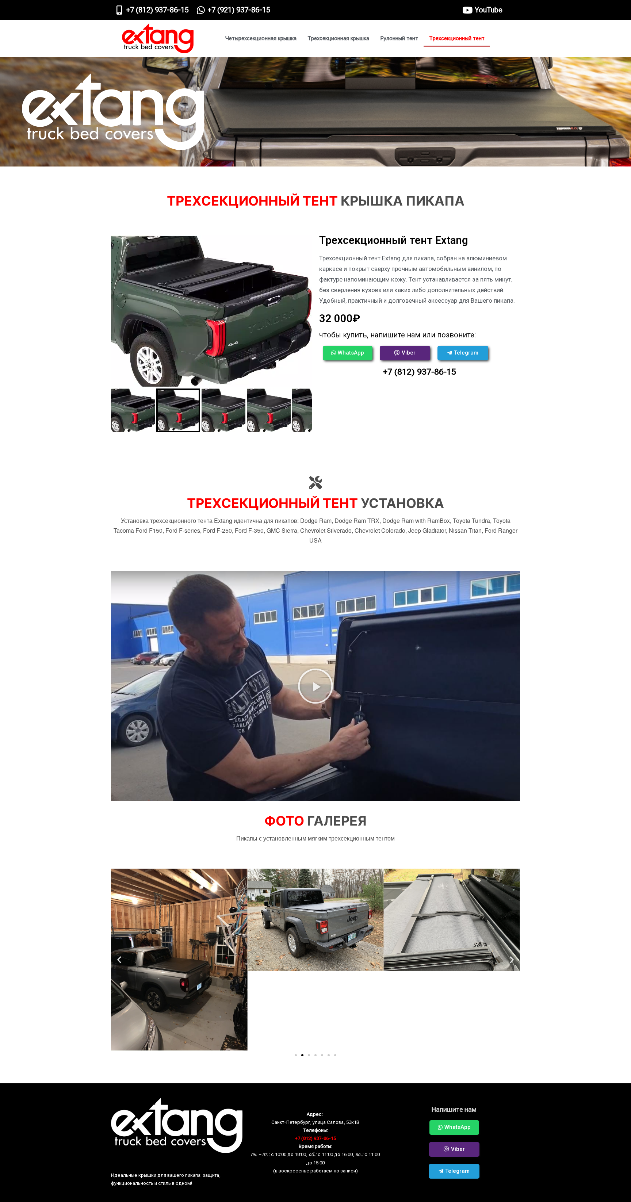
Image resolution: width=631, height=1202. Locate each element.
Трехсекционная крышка (338, 38)
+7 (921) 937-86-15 (239, 9)
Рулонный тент (399, 38)
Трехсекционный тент (457, 38)
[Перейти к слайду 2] (302, 1055)
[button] (315, 686)
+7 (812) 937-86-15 (157, 9)
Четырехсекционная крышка (261, 38)
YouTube (488, 9)
